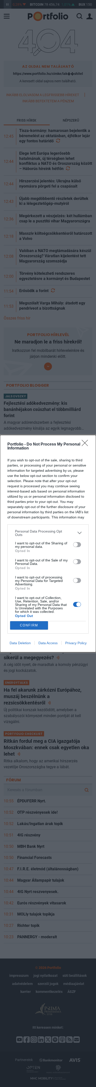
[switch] (77, 544)
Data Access (48, 643)
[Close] (86, 444)
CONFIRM (29, 625)
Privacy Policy (76, 643)
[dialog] (48, 543)
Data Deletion (20, 643)
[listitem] (48, 533)
